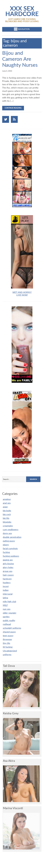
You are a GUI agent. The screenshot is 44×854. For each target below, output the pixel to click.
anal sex (7, 503)
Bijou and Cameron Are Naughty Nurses (20, 59)
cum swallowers (10, 530)
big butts (7, 511)
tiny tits (6, 643)
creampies (8, 526)
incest (6, 586)
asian (5, 507)
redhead (7, 624)
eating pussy (9, 541)
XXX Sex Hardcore (22, 11)
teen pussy (8, 636)
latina (5, 598)
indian (6, 590)
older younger (9, 613)
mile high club (9, 602)
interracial (7, 594)
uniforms (7, 655)
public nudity (9, 621)
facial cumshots (10, 549)
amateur (7, 499)
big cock (7, 514)
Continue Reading (13, 108)
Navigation (24, 29)
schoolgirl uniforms (12, 628)
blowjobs (7, 522)
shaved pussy (9, 632)
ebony (6, 545)
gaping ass (8, 560)
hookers (7, 583)
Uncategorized (10, 651)
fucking (6, 552)
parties (6, 617)
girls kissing (8, 564)
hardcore (7, 579)
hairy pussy (8, 575)
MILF (5, 605)
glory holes (8, 567)
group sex (7, 571)
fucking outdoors (11, 556)
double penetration (12, 537)
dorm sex (7, 533)
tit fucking (7, 647)
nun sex (6, 609)
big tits (6, 518)
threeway (7, 639)
